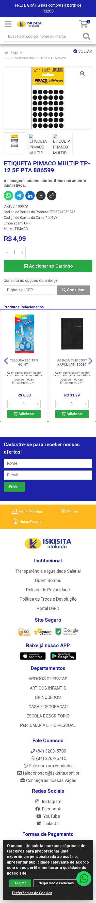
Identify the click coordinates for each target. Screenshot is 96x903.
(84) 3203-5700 (51, 751)
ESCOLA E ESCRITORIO (48, 716)
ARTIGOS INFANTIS (48, 688)
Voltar (84, 51)
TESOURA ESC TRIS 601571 (24, 362)
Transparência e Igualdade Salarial (48, 571)
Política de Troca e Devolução (48, 599)
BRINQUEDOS (48, 697)
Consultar (75, 290)
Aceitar (20, 883)
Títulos (72, 512)
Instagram (51, 801)
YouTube (51, 816)
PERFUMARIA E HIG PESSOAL (48, 725)
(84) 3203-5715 (51, 758)
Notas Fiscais (30, 522)
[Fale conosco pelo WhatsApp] (83, 878)
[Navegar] (5, 361)
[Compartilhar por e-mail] (41, 195)
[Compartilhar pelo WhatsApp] (8, 195)
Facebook (51, 808)
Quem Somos (48, 580)
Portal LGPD (48, 608)
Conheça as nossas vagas (51, 780)
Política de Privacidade (48, 589)
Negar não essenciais (56, 883)
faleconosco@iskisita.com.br (51, 773)
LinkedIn (51, 823)
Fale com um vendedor (51, 765)
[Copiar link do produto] (51, 195)
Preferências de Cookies (32, 893)
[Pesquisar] (86, 36)
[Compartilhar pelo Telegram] (19, 195)
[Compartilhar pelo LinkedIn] (30, 195)
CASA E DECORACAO (48, 706)
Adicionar (26, 414)
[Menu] (8, 24)
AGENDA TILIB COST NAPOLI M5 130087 (72, 362)
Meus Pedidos (30, 512)
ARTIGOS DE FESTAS (48, 678)
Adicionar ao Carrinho (50, 266)
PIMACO (21, 229)
